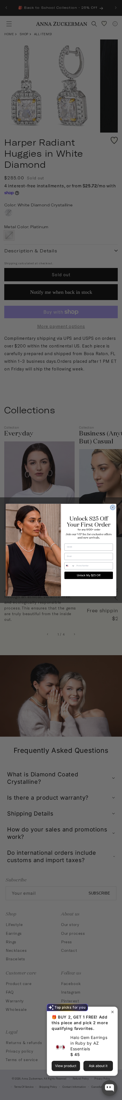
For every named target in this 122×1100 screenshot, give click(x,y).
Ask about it (98, 1066)
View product (65, 1066)
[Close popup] (112, 1012)
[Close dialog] (112, 507)
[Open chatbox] (109, 1088)
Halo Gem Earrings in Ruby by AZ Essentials (88, 1043)
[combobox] (70, 565)
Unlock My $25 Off (88, 575)
